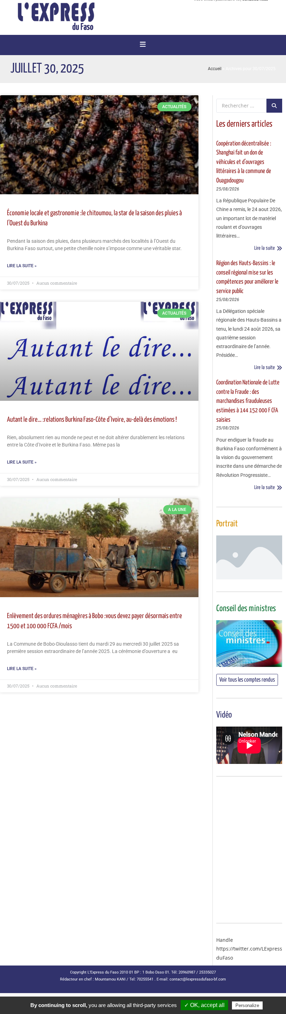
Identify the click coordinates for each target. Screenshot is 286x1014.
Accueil (214, 68)
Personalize (247, 1005)
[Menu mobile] (143, 45)
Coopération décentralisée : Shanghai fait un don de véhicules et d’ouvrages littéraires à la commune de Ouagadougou (243, 162)
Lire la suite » (22, 265)
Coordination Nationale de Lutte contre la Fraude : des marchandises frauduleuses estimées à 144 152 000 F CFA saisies (247, 401)
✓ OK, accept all (204, 1005)
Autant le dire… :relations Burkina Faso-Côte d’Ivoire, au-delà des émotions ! (92, 419)
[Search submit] (274, 106)
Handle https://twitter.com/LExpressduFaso (249, 949)
